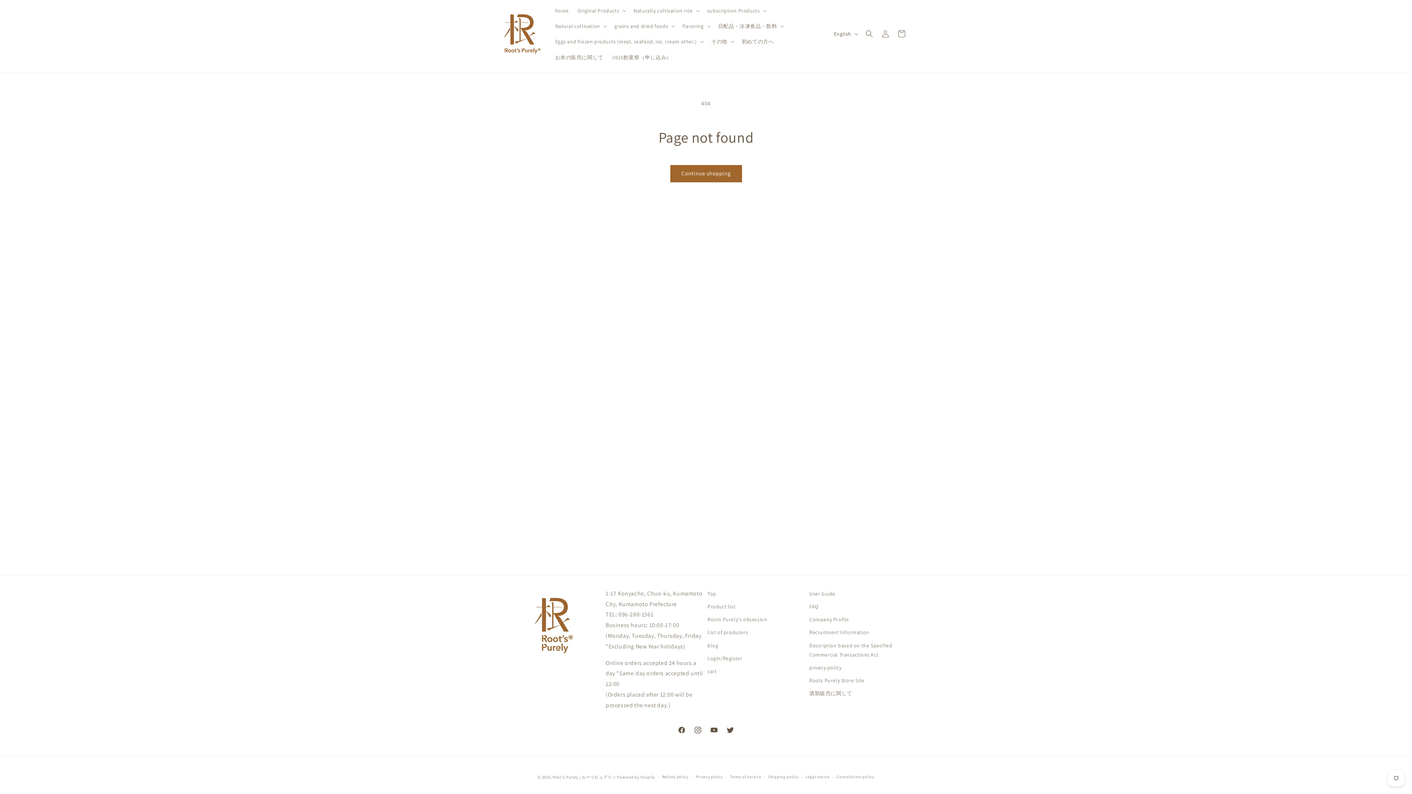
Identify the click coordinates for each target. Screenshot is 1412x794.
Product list (721, 606)
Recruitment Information (839, 632)
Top (711, 593)
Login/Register (724, 658)
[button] (601, 10)
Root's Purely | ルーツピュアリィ (584, 777)
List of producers (727, 632)
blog (712, 645)
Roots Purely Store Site (836, 680)
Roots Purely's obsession (737, 619)
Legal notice (817, 776)
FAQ (814, 606)
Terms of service (745, 776)
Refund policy (675, 776)
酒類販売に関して (830, 693)
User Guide (822, 593)
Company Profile (829, 619)
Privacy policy (709, 776)
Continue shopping (706, 173)
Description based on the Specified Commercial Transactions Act (850, 650)
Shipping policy (783, 776)
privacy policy (825, 667)
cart (712, 671)
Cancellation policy (855, 776)
